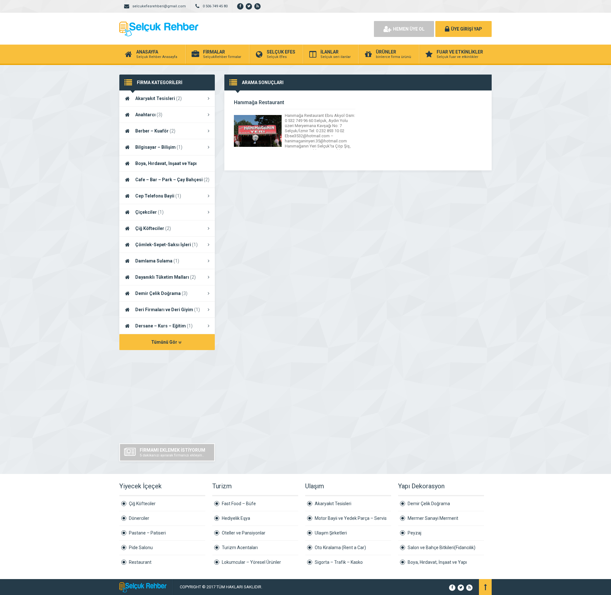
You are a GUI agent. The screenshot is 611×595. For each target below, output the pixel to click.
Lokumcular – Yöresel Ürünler (251, 562)
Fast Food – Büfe (239, 503)
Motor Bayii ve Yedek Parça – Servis (351, 518)
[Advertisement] (295, 28)
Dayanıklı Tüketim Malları (165, 277)
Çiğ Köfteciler (153, 228)
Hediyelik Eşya (236, 518)
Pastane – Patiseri (147, 532)
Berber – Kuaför (155, 130)
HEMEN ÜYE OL (409, 29)
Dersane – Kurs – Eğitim (164, 325)
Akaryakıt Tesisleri (158, 98)
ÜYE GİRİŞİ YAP (466, 29)
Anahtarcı (148, 114)
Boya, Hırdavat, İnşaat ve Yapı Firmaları (158, 166)
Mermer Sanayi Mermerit (433, 518)
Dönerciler (139, 518)
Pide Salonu (141, 547)
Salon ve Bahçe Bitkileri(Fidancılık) (441, 547)
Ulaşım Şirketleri (331, 532)
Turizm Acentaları (240, 547)
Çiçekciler (149, 212)
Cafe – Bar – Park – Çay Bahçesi (172, 179)
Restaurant (140, 562)
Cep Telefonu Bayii (158, 195)
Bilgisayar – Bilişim (158, 147)
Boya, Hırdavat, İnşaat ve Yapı (437, 562)
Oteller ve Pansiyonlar (243, 532)
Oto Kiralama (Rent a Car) (340, 547)
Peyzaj (414, 532)
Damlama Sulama (157, 260)
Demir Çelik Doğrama (161, 293)
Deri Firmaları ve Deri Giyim (167, 309)
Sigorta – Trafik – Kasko (339, 562)
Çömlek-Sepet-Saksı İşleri (166, 244)
